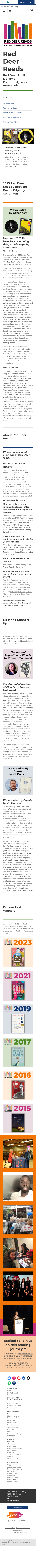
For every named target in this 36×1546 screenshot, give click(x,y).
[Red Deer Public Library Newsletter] (14, 1383)
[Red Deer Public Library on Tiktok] (28, 1378)
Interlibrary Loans (13, 1425)
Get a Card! (11, 1420)
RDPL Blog (11, 1446)
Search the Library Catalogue (14, 1435)
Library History (12, 1403)
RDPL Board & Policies (12, 1394)
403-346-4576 (13, 1500)
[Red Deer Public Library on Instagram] (14, 1378)
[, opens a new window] (18, 221)
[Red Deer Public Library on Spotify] (9, 1383)
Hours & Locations (14, 1405)
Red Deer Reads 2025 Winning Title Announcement (15, 150)
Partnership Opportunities (12, 1480)
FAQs (9, 1391)
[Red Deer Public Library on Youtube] (18, 1378)
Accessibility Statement (18, 1530)
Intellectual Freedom (15, 1408)
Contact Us (18, 1507)
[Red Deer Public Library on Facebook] (9, 1378)
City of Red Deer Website (16, 1521)
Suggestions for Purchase (13, 1428)
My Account (11, 1431)
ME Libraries (11, 1423)
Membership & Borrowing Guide (13, 1417)
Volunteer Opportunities (12, 1476)
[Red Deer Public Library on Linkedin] (23, 1378)
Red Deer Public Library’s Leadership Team (14, 1399)
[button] (3, 2)
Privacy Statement (23, 1528)
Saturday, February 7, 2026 (21, 592)
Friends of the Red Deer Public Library (14, 1468)
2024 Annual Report (15, 1459)
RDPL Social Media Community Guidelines (14, 1450)
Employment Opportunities (12, 1472)
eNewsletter (12, 1444)
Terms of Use (10, 1528)
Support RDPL (12, 1465)
